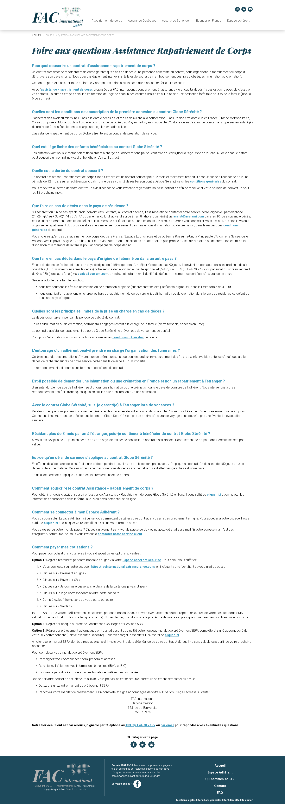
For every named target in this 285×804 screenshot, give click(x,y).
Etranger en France (208, 20)
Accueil (36, 35)
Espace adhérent (238, 20)
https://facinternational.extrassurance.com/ (123, 566)
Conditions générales (209, 800)
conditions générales (205, 181)
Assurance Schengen (176, 20)
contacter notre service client (120, 534)
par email (167, 725)
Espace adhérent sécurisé (142, 560)
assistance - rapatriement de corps (67, 89)
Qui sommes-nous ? (220, 779)
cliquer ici (214, 494)
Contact (220, 786)
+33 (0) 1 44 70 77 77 (140, 725)
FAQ (220, 792)
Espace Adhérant (219, 772)
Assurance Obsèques (142, 20)
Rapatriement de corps (107, 20)
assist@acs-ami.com (188, 216)
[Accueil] (57, 16)
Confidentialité (231, 800)
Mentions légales (186, 800)
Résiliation (247, 800)
